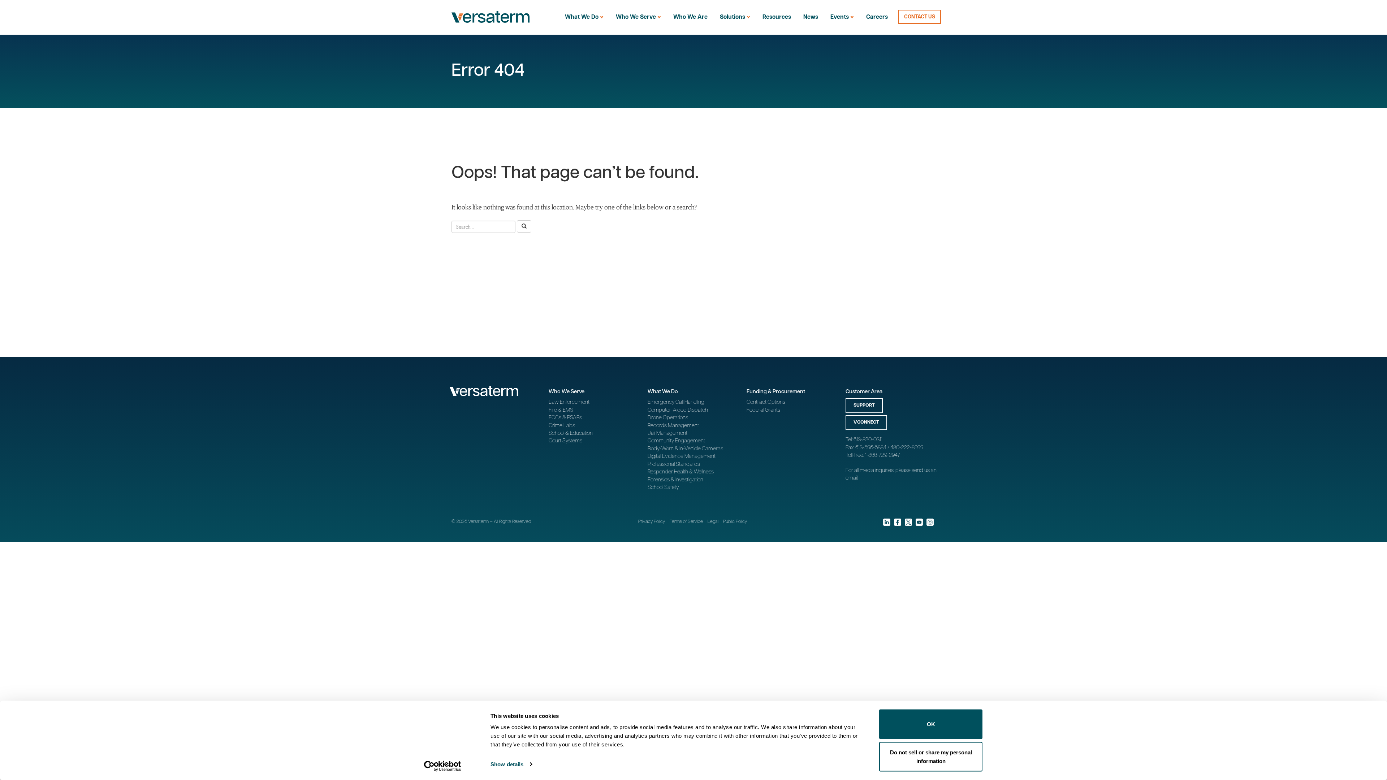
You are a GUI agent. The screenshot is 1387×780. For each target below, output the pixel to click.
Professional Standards (674, 464)
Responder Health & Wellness (681, 471)
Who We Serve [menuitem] (636, 17)
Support (864, 405)
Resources (776, 17)
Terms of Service (686, 521)
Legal (713, 521)
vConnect (866, 422)
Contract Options (766, 402)
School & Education (571, 433)
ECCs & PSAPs (565, 417)
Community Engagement (676, 440)
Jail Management (667, 433)
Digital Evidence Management (682, 456)
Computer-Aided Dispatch (678, 410)
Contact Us (919, 17)
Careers (877, 17)
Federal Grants (763, 410)
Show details (507, 764)
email (851, 478)
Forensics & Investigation (675, 479)
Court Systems (565, 440)
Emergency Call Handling (676, 402)
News (810, 17)
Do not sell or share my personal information (931, 756)
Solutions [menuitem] (732, 17)
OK (931, 724)
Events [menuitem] (839, 17)
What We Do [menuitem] (582, 17)
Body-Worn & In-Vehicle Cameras (685, 448)
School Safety (663, 487)
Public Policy (735, 521)
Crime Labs (562, 425)
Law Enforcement (569, 402)
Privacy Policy (651, 521)
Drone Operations (668, 417)
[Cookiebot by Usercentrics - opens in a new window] (442, 765)
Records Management (673, 425)
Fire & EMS (561, 410)
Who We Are (690, 17)
